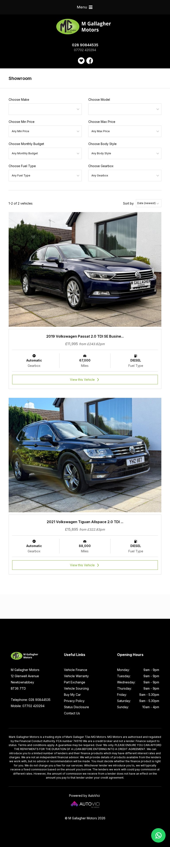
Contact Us (72, 713)
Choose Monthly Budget (26, 144)
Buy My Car (72, 694)
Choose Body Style (102, 144)
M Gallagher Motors (85, 26)
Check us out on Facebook (89, 60)
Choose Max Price (101, 122)
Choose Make (19, 99)
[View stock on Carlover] (81, 60)
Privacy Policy (74, 701)
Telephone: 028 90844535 (30, 700)
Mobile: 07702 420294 (27, 706)
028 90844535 (85, 45)
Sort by (128, 203)
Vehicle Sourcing (76, 688)
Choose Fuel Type (22, 166)
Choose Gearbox (101, 166)
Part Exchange (74, 682)
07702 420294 (85, 50)
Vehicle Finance (75, 670)
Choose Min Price (22, 122)
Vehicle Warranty (76, 676)
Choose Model (99, 99)
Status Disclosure (76, 707)
